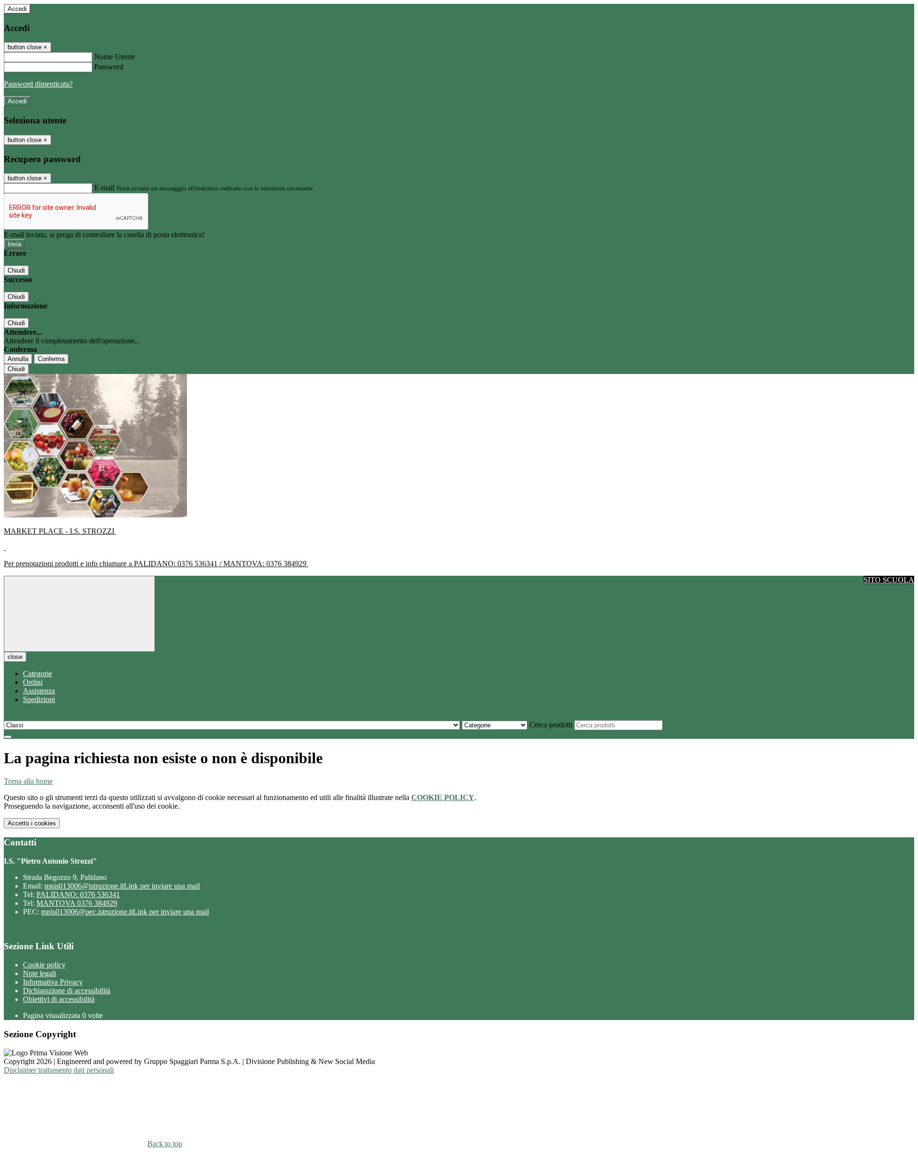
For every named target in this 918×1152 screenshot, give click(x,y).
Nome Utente (114, 57)
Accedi (17, 8)
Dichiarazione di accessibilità (66, 991)
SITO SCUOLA (888, 580)
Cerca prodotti (550, 725)
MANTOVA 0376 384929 (76, 903)
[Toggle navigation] (79, 614)
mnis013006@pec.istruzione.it (125, 912)
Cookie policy (44, 965)
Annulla (18, 358)
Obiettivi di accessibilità (59, 999)
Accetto (32, 823)
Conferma (51, 358)
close (15, 656)
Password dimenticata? (38, 84)
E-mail (104, 188)
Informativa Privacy (53, 982)
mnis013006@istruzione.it (122, 886)
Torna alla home (28, 781)
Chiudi (16, 270)
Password (108, 67)
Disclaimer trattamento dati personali (59, 1070)
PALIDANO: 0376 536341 (78, 894)
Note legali (39, 973)
